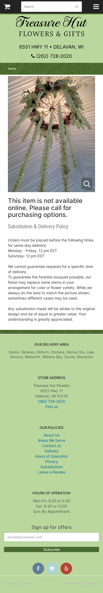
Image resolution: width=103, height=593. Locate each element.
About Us (51, 435)
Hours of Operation (51, 456)
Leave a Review (51, 472)
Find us (51, 406)
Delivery (52, 451)
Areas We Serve (51, 440)
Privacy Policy (22, 586)
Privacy (51, 461)
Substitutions (51, 466)
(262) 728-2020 (53, 56)
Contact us (51, 445)
